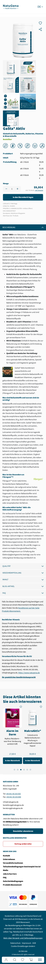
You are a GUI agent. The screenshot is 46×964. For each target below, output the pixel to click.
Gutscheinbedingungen (13, 881)
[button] (14, 959)
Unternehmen (9, 859)
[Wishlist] (23, 960)
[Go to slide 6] (30, 769)
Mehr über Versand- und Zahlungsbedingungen (23, 938)
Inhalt (5, 579)
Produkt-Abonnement (12, 885)
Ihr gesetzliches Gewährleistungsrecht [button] (19, 677)
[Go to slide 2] (17, 769)
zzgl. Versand (39, 190)
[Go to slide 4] (24, 769)
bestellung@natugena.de (13, 805)
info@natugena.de (10, 802)
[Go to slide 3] (20, 769)
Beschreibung (8, 227)
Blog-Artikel (8, 586)
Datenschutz (15, 943)
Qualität (6, 566)
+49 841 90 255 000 (13, 793)
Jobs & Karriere (10, 874)
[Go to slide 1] (14, 769)
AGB (34, 943)
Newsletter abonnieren (23, 831)
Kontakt (6, 855)
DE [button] (39, 6)
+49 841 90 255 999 (13, 797)
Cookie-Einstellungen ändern (23, 946)
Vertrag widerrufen (23, 844)
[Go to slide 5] (27, 769)
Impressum (26, 943)
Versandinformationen (13, 863)
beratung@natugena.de (13, 808)
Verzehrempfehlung (11, 573)
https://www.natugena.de (29, 672)
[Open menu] (40, 960)
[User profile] (6, 959)
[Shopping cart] (31, 960)
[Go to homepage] (10, 6)
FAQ (4, 593)
